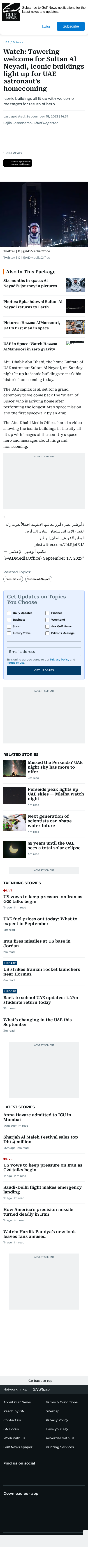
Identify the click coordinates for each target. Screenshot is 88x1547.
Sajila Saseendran (17, 123)
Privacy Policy (59, 659)
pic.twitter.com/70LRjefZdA (59, 545)
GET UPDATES (44, 670)
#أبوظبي (78, 524)
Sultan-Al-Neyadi (38, 579)
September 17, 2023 (62, 558)
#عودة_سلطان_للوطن (57, 538)
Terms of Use (15, 662)
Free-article (13, 579)
